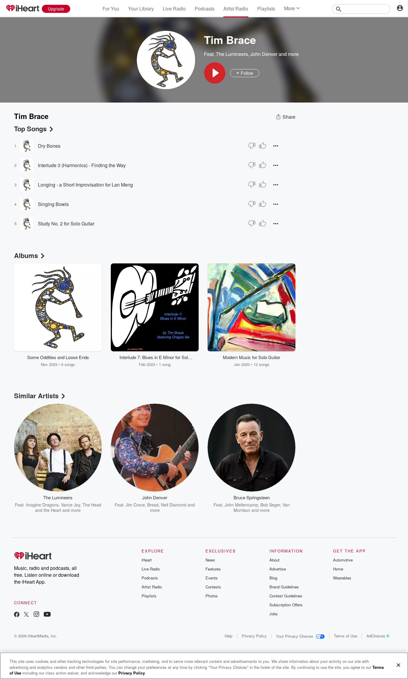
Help (228, 636)
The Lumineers (232, 54)
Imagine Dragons (42, 505)
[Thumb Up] (262, 145)
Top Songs (30, 128)
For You (110, 8)
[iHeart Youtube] (47, 614)
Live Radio (174, 8)
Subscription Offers (286, 605)
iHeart (147, 560)
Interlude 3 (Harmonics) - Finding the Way (82, 165)
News (210, 560)
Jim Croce (135, 505)
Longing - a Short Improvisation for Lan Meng (85, 184)
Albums (26, 255)
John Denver (263, 54)
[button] (215, 73)
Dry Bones (49, 145)
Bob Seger (270, 505)
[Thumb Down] (251, 145)
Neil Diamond (173, 505)
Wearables (342, 578)
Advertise (277, 569)
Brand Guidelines (284, 587)
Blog (273, 578)
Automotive (343, 560)
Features (213, 569)
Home (338, 569)
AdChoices (375, 636)
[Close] (398, 665)
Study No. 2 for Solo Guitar (66, 223)
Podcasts (204, 8)
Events (211, 578)
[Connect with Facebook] (16, 614)
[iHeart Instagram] (36, 614)
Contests (213, 587)
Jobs (273, 614)
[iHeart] (22, 9)
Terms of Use (345, 636)
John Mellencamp (241, 505)
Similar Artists (36, 395)
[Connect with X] (26, 614)
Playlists (266, 8)
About (274, 560)
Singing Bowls (53, 204)
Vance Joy (70, 505)
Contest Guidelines (285, 596)
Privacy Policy (254, 636)
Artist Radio (235, 8)
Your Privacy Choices (294, 636)
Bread (153, 505)
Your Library (141, 8)
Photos (211, 596)
